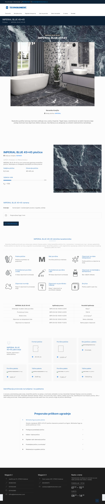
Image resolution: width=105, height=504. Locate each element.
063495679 (45, 483)
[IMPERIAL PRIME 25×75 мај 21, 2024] (1, 497)
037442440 (12, 487)
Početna (5, 22)
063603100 (26, 2)
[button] (52, 422)
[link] (77, 169)
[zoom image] (77, 168)
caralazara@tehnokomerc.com (51, 487)
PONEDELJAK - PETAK (77, 483)
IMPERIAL (58, 113)
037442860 (12, 490)
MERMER (19, 155)
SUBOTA (73, 491)
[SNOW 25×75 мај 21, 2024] (103, 497)
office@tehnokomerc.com (17, 494)
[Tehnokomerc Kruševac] (16, 7)
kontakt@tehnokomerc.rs (40, 2)
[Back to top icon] (97, 500)
